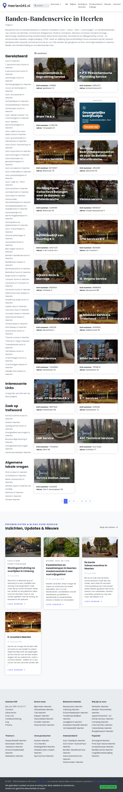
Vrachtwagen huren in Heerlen (15, 359)
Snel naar (55, 4)
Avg (7, 722)
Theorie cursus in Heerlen (17, 337)
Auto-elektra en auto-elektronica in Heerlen (15, 133)
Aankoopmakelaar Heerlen (18, 452)
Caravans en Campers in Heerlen (17, 284)
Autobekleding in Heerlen (17, 104)
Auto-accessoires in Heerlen (14, 96)
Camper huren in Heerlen (17, 279)
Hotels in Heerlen (13, 496)
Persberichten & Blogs (95, 5)
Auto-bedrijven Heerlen (74, 740)
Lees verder (15, 604)
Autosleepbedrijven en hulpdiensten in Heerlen (16, 207)
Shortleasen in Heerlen (16, 327)
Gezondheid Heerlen (43, 718)
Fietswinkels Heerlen (43, 709)
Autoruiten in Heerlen (15, 195)
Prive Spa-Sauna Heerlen (103, 743)
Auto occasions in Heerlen (17, 168)
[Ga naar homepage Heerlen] (15, 5)
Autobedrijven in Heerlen (16, 101)
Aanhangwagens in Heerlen (18, 84)
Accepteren (108, 787)
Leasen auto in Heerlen (16, 306)
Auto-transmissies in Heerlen (15, 230)
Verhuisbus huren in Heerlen (14, 353)
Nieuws (107, 4)
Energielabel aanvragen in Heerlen (17, 434)
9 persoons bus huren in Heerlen (16, 73)
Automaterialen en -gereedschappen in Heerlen (15, 161)
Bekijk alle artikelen (107, 527)
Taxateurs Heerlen (14, 746)
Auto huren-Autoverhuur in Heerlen (18, 146)
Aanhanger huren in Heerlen (14, 79)
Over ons (9, 715)
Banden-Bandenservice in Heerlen (17, 257)
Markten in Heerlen (14, 492)
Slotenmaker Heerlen (73, 762)
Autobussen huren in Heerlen (15, 110)
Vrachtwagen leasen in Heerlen (16, 366)
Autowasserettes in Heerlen (14, 244)
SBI (66, 4)
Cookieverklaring (13, 718)
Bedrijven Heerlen (82, 5)
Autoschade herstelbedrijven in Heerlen (18, 201)
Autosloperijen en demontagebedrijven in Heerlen (16, 215)
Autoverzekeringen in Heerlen (15, 237)
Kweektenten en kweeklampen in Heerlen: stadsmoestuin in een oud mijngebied (61, 569)
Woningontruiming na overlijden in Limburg (21, 569)
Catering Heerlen (71, 709)
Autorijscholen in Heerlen (17, 192)
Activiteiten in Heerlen (15, 475)
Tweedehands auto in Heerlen (15, 346)
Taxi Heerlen (40, 712)
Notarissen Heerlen (14, 743)
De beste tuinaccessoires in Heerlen (95, 565)
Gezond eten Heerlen (44, 725)
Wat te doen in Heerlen (16, 472)
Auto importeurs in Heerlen (18, 151)
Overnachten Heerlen (102, 725)
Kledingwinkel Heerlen (44, 746)
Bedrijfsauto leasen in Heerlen (15, 264)
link (21, 393)
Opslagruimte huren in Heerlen (15, 427)
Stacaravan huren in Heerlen (14, 332)
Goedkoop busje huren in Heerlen (17, 301)
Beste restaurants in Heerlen (14, 481)
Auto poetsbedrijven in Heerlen (16, 177)
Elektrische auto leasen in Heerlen (17, 295)
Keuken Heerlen (41, 740)
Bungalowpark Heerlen (102, 731)
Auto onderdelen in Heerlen (18, 171)
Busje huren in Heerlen (15, 275)
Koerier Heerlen (12, 422)
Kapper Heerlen (41, 715)
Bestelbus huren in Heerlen (18, 272)
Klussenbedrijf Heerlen (15, 740)
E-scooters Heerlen (19, 637)
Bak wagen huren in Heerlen (14, 250)
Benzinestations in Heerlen (17, 268)
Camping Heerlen (100, 722)
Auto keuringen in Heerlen (17, 154)
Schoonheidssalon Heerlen (75, 712)
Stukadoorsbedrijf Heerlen (75, 725)
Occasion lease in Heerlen (17, 313)
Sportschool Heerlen (44, 756)
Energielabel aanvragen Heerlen (16, 447)
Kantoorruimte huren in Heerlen (16, 417)
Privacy (8, 725)
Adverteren (10, 712)
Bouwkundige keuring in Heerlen (16, 441)
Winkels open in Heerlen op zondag (18, 487)
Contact (117, 4)
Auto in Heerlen (12, 61)
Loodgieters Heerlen (72, 722)
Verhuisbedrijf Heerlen (73, 728)
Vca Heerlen (40, 743)
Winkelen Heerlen (100, 706)
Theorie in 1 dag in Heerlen (17, 341)
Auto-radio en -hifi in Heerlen (15, 183)
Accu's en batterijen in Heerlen (15, 89)
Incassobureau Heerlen (103, 746)
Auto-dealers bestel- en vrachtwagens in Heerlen (17, 117)
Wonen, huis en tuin (57, 561)
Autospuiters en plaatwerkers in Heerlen (16, 224)
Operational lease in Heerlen (14, 318)
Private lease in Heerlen (16, 323)
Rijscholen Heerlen (42, 706)
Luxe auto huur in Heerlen (17, 310)
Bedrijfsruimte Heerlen (102, 749)
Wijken (73, 4)
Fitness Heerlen (12, 499)
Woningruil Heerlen (101, 740)
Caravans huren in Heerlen (17, 289)
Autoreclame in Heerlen (16, 188)
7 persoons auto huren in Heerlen (17, 66)
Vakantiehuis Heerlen (102, 728)
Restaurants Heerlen (72, 706)
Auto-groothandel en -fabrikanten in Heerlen (16, 140)
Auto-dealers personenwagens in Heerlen (14, 124)
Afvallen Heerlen (42, 722)
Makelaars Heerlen (14, 756)
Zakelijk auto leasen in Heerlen (15, 373)
